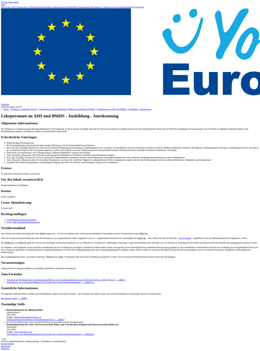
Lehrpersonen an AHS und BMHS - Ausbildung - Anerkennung (124, 109)
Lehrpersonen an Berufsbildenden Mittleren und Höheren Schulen (66, 109)
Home (6, 109)
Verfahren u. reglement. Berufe (23, 109)
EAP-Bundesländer (36, 7)
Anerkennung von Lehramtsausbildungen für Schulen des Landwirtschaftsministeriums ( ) (50, 282)
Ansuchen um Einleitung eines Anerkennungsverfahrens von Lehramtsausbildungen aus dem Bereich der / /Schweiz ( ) (65, 280)
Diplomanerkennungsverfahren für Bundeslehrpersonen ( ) (35, 320)
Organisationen (84, 7)
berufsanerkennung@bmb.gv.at (27, 317)
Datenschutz (22, 7)
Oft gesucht (139, 7)
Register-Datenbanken (55, 7)
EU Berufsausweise (109, 7)
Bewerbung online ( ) (14, 298)
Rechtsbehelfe (71, 7)
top (4, 339)
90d (15, 222)
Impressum (5, 346)
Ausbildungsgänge (126, 7)
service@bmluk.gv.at (23, 332)
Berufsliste (95, 7)
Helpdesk (5, 348)
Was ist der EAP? (9, 7)
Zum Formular (185, 238)
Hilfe (3, 5)
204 (10, 220)
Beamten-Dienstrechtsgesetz (24, 220)
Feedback (5, 104)
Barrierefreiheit (7, 344)
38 (10, 222)
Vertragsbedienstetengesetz (28, 222)
